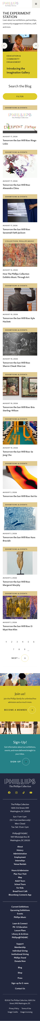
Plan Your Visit (20, 874)
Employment (20, 857)
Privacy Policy (14, 1008)
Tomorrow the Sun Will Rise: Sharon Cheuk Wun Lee (16, 364)
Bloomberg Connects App (20, 894)
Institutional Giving (20, 954)
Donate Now (20, 961)
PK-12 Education (20, 927)
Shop (20, 972)
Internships (20, 860)
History (20, 850)
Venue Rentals (20, 864)
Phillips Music (20, 917)
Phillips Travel (20, 957)
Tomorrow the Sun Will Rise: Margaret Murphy (16, 583)
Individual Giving (20, 950)
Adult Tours (20, 881)
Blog (20, 967)
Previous (4, 46)
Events (20, 913)
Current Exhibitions (20, 906)
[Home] (20, 787)
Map (20, 877)
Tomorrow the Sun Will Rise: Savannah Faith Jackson (16, 231)
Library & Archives (20, 934)
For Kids (20, 888)
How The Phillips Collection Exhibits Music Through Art (16, 275)
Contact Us (20, 988)
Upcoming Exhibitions (20, 910)
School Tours (20, 884)
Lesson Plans (20, 930)
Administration (20, 853)
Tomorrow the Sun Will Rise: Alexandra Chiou (16, 186)
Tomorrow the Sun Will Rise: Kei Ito (20, 496)
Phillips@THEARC (20, 937)
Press (20, 978)
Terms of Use (26, 1008)
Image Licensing (26, 1012)
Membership (20, 947)
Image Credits (13, 1012)
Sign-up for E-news (20, 983)
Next (36, 46)
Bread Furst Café (20, 891)
